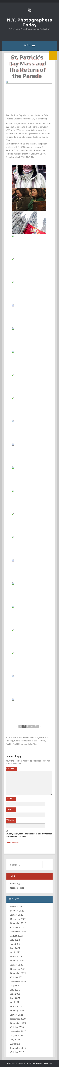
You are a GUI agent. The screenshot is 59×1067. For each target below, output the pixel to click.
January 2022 (16, 965)
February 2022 (17, 961)
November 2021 (18, 973)
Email (9, 810)
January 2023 (16, 915)
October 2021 (17, 977)
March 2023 (16, 907)
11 (36, 726)
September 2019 (18, 1048)
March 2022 (16, 957)
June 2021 (15, 994)
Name (9, 799)
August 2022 (16, 936)
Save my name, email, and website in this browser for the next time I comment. (29, 835)
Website (10, 820)
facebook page (17, 888)
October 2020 (17, 1027)
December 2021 (18, 969)
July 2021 (15, 990)
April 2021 (15, 1002)
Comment (11, 769)
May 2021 (15, 998)
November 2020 (18, 1023)
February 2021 (17, 1011)
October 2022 (17, 927)
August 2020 (16, 1036)
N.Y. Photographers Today (29, 22)
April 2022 (15, 952)
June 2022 (15, 944)
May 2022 (15, 948)
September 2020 (18, 1031)
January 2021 (16, 1015)
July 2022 (15, 940)
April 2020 (15, 1044)
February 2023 (17, 911)
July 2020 (15, 1040)
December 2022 (18, 919)
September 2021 (18, 981)
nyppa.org (15, 884)
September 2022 (18, 932)
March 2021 (16, 1007)
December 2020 (18, 1019)
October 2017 (17, 1052)
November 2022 (18, 923)
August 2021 (16, 986)
